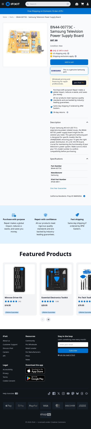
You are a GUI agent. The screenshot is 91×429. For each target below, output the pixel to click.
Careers (6, 352)
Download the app (34, 365)
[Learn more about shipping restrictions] (68, 53)
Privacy (5, 373)
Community (30, 341)
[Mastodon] (72, 393)
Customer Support (10, 344)
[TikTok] (49, 393)
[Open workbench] (76, 4)
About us (6, 341)
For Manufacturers (33, 352)
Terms (5, 377)
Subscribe (73, 350)
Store (5, 17)
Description (55, 122)
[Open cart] (82, 4)
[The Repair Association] (86, 393)
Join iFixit (79, 83)
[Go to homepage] (14, 4)
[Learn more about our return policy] (67, 112)
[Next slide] (48, 319)
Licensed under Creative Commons (52, 422)
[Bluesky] (77, 393)
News (28, 359)
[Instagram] (63, 393)
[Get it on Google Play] (35, 378)
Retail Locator (31, 348)
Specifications (56, 159)
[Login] (88, 4)
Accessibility (8, 369)
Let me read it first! (67, 355)
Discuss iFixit (8, 348)
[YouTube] (68, 393)
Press (28, 356)
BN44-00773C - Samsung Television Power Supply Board (38, 17)
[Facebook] (53, 393)
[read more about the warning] (84, 196)
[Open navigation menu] (2, 4)
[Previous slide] (43, 319)
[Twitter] (58, 393)
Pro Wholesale (31, 344)
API (4, 356)
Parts (12, 17)
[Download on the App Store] (35, 371)
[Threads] (82, 393)
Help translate (8, 393)
